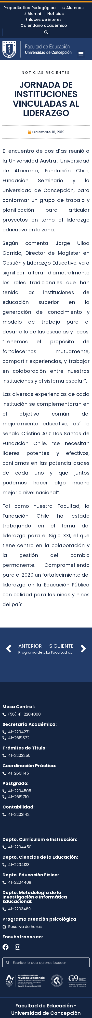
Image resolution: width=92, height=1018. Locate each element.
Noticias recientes (46, 72)
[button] (46, 32)
